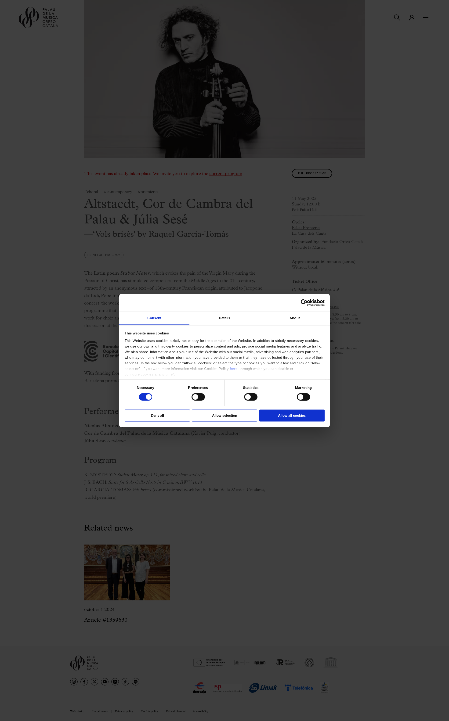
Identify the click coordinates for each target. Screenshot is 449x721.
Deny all (157, 416)
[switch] (198, 397)
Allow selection (224, 416)
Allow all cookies (292, 416)
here (234, 369)
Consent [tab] (154, 318)
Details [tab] (224, 318)
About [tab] (295, 318)
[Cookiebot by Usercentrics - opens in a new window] (304, 302)
